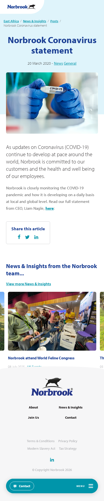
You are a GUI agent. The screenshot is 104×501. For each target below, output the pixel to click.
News (58, 63)
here (49, 208)
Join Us (33, 418)
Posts (54, 21)
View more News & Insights (28, 284)
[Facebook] (19, 237)
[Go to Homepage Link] (21, 7)
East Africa (11, 21)
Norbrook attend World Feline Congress (41, 357)
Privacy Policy (67, 441)
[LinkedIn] (36, 237)
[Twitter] (27, 237)
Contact (70, 418)
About (33, 407)
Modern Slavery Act (41, 449)
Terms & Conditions (41, 441)
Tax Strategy (68, 449)
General (70, 63)
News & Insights (34, 21)
